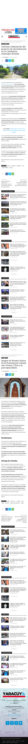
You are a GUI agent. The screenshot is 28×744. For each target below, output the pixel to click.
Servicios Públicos (5, 167)
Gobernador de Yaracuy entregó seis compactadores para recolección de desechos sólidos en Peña (18, 203)
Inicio (2, 40)
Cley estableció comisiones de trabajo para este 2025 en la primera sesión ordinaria (21, 183)
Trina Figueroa (5, 57)
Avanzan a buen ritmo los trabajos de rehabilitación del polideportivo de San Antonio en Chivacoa (18, 217)
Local (23, 165)
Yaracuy (11, 167)
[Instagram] (12, 723)
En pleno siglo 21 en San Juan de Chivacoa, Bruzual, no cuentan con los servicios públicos (14, 130)
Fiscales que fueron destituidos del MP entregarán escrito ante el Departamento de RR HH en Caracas (18, 298)
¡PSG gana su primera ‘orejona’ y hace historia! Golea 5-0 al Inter (17, 290)
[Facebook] (6, 60)
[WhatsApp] (12, 60)
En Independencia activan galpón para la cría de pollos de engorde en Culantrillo (18, 210)
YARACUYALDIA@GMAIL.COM (14, 715)
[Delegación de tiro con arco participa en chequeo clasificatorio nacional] (5, 322)
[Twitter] (9, 60)
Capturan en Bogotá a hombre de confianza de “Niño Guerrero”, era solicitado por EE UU (17, 268)
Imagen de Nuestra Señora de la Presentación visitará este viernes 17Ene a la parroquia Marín (6, 184)
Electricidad (19, 165)
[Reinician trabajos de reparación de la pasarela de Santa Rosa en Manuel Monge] (5, 225)
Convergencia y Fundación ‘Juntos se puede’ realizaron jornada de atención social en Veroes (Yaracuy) (18, 196)
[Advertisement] (14, 14)
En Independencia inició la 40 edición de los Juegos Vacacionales (18, 230)
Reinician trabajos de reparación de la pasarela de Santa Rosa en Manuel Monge (18, 224)
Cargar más (13, 274)
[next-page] (4, 237)
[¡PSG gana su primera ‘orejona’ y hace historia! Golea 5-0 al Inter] (5, 292)
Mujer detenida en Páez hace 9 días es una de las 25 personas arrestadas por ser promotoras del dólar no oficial (18, 283)
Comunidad (6, 40)
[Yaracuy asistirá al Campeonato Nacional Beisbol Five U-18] (5, 337)
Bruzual (10, 40)
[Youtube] (20, 723)
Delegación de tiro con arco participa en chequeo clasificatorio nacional (18, 321)
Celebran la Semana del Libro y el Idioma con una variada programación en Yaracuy (17, 344)
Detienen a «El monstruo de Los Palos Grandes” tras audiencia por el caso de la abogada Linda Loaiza (18, 245)
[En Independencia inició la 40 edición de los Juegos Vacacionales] (5, 232)
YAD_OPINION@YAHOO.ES (14, 714)
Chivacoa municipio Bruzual (7, 84)
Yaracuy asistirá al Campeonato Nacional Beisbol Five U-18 (17, 336)
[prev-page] (2, 237)
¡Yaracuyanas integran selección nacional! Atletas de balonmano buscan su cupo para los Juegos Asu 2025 (18, 329)
